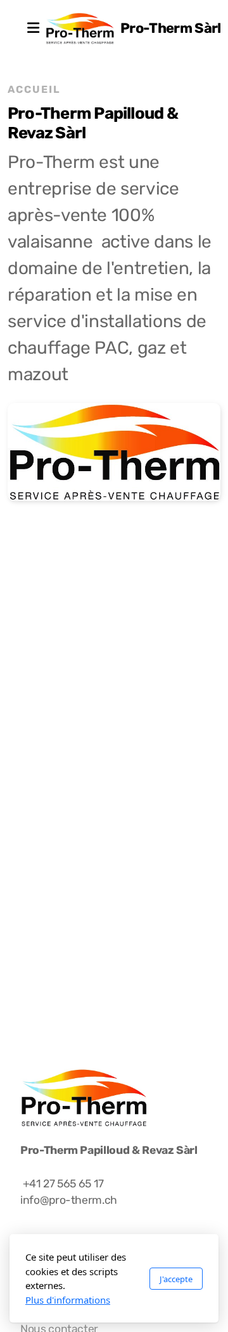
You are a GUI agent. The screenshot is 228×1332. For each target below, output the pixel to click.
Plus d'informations (67, 1299)
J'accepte (176, 1279)
